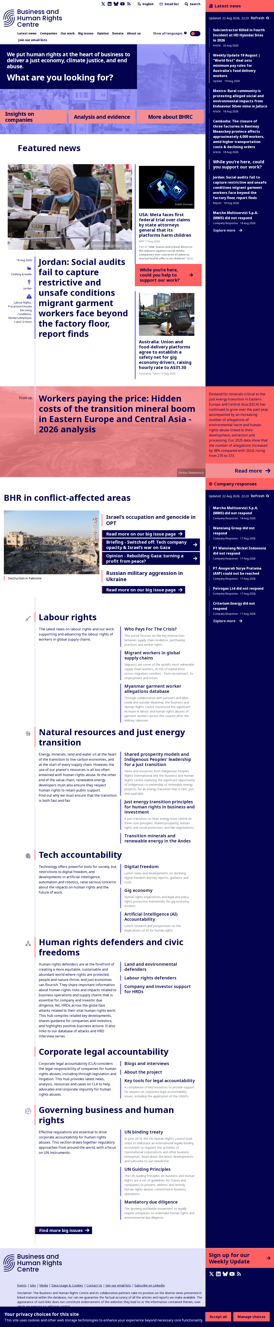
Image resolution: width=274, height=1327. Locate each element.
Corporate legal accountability (104, 1051)
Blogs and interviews (146, 1063)
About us (134, 33)
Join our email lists (32, 40)
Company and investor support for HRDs (157, 988)
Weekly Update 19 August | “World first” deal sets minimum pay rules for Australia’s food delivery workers (236, 65)
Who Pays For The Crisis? (150, 629)
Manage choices (251, 1316)
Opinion (103, 33)
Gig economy (138, 890)
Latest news (27, 33)
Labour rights (68, 617)
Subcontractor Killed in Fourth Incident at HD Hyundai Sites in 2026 (239, 35)
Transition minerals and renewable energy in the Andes (157, 838)
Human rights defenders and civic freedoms (111, 947)
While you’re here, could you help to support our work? (160, 275)
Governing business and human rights (106, 1115)
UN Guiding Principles (147, 1169)
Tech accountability (80, 854)
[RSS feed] (128, 4)
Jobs (33, 1285)
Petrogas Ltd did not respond (238, 588)
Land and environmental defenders (150, 966)
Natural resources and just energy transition (112, 737)
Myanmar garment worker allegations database (152, 688)
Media (43, 1285)
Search (194, 4)
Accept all (218, 1316)
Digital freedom (141, 866)
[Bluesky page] (116, 4)
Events (22, 1285)
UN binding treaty (143, 1132)
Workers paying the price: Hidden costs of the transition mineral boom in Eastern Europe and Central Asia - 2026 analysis (117, 413)
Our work (68, 33)
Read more (248, 470)
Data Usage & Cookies (67, 1285)
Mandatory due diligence (151, 1202)
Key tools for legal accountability (159, 1080)
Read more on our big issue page (141, 534)
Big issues (86, 33)
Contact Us (94, 1285)
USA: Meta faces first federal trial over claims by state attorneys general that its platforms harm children (165, 225)
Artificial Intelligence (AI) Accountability (150, 916)
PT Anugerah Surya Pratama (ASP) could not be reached (237, 571)
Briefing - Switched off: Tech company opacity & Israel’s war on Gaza (146, 544)
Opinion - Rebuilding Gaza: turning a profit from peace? (144, 558)
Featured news (49, 148)
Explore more (224, 230)
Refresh (257, 18)
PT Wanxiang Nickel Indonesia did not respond (239, 551)
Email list (171, 4)
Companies (48, 33)
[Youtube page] (122, 4)
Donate (118, 33)
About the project (143, 1072)
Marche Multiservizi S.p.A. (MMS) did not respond (235, 510)
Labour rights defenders (150, 978)
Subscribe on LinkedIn (149, 1285)
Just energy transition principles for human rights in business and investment (159, 807)
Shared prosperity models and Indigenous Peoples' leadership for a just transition (157, 759)
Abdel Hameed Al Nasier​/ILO (111, 245)
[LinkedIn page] (109, 4)
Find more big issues (61, 1230)
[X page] (103, 4)
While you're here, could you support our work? (238, 164)
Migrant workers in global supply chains (152, 655)
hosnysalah (89, 570)
